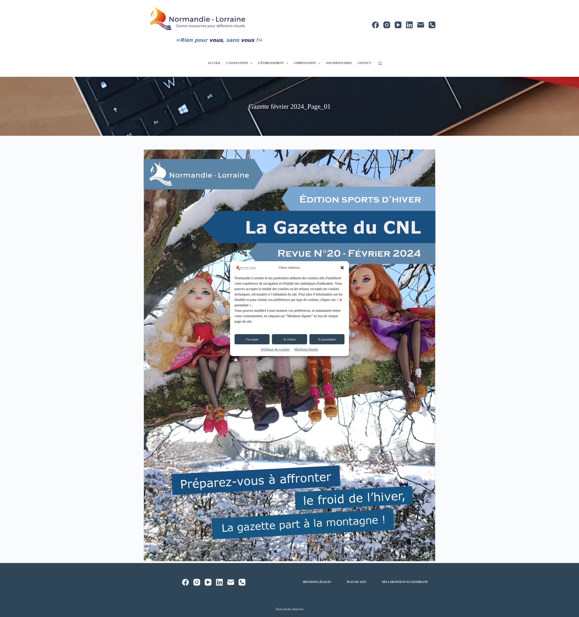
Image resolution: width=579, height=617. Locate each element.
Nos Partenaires (339, 63)
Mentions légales (306, 349)
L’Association (237, 63)
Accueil (214, 63)
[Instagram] (386, 24)
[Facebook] (375, 24)
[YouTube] (398, 24)
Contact (364, 63)
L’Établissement (271, 63)
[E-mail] (420, 24)
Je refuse (289, 339)
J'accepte (252, 339)
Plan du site (356, 582)
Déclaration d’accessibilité (405, 582)
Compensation (305, 63)
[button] (342, 267)
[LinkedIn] (409, 24)
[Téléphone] (432, 24)
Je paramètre (327, 339)
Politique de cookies (275, 349)
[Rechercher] (380, 63)
